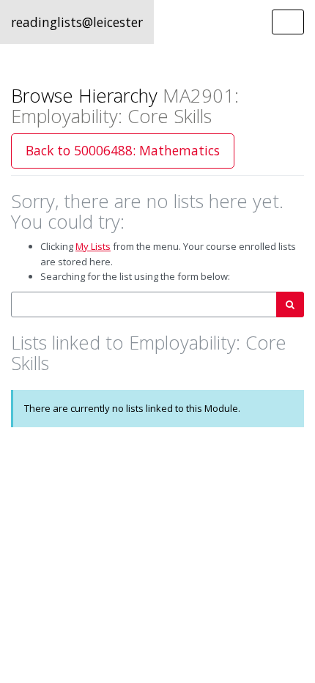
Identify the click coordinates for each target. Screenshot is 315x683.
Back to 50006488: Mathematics (123, 150)
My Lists (93, 246)
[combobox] (144, 304)
